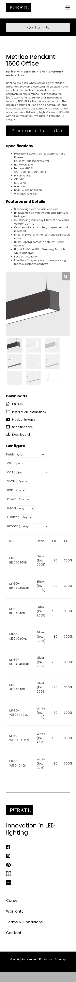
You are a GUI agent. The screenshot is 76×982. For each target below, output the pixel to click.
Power (11, 499)
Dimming (13, 526)
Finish (10, 454)
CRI (9, 463)
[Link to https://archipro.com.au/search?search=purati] (36, 873)
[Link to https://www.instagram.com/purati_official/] (36, 855)
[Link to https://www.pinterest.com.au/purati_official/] (36, 864)
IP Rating (13, 517)
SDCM (11, 481)
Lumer (11, 508)
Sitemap (60, 959)
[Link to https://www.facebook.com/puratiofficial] (36, 847)
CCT (10, 472)
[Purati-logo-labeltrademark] (18, 4)
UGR (10, 490)
